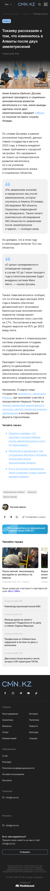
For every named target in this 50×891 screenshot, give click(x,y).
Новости (33, 726)
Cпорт (5, 732)
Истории (33, 713)
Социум (33, 738)
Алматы (26, 14)
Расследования (10, 713)
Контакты (7, 780)
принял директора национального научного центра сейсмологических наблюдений (24, 409)
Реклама (6, 762)
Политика (34, 720)
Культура (33, 732)
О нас (5, 755)
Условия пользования (13, 774)
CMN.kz (39, 112)
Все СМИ (14, 591)
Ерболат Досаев (10, 497)
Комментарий (9, 738)
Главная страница (10, 14)
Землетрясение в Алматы (14, 492)
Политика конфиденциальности (18, 768)
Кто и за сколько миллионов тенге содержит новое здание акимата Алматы (27, 472)
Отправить (25, 852)
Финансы (7, 726)
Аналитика (7, 720)
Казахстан (32, 492)
